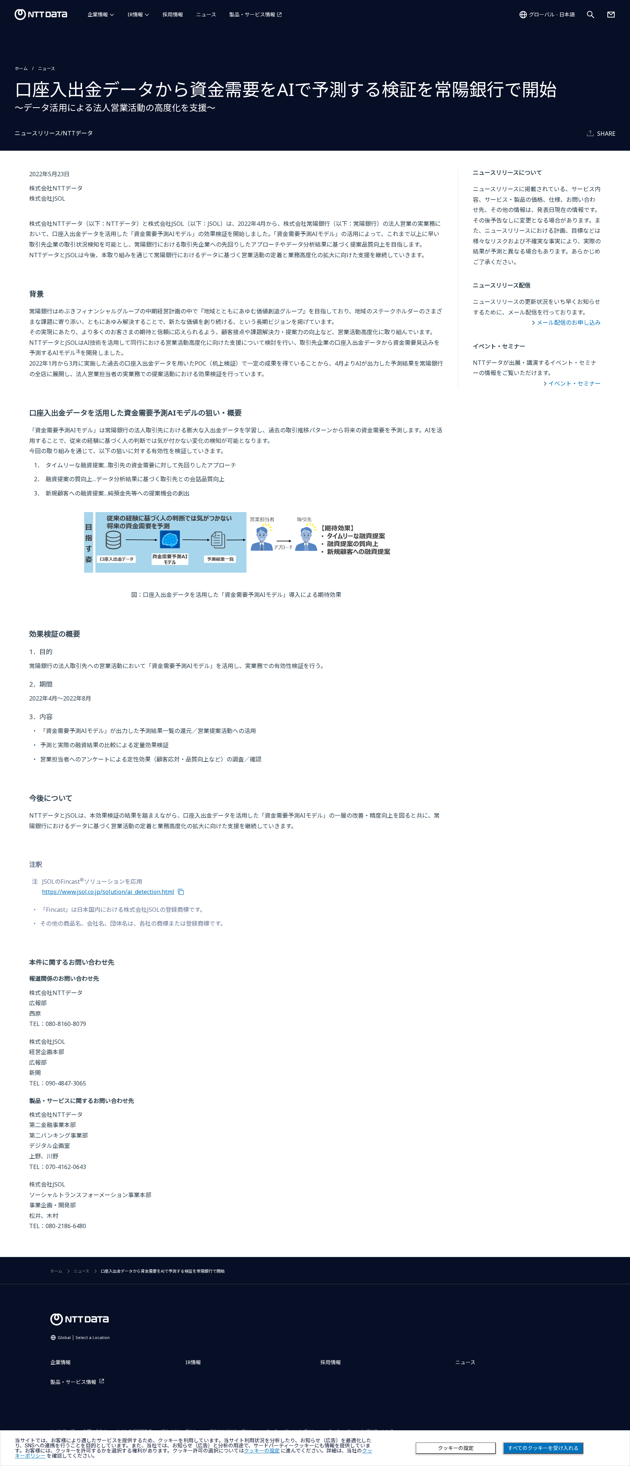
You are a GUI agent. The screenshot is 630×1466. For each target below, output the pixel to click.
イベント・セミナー (574, 383)
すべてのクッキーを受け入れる (543, 1448)
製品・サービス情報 (252, 14)
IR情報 (135, 14)
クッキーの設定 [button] (262, 1451)
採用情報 (173, 14)
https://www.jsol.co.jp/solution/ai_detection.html (108, 892)
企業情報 (98, 14)
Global (84, 1337)
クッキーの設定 (456, 1448)
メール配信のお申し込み (569, 323)
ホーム (21, 68)
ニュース (206, 14)
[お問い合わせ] (611, 14)
